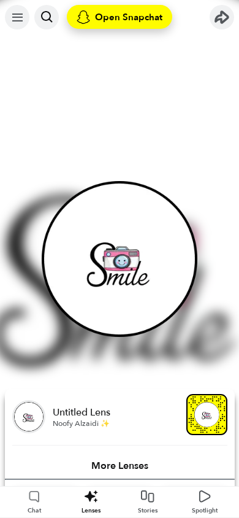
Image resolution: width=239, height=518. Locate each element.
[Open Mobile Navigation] (17, 17)
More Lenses (119, 466)
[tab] (120, 466)
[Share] (222, 17)
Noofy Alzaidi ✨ (81, 423)
